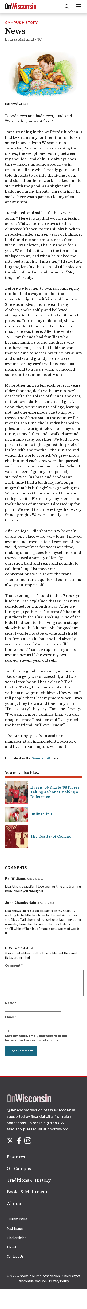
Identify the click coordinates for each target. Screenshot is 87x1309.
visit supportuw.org (51, 1129)
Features (16, 1157)
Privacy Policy (59, 1281)
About (11, 1247)
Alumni (15, 1203)
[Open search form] (67, 6)
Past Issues (15, 1228)
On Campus (19, 1169)
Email (10, 1017)
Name (10, 1003)
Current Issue (17, 1219)
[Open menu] (79, 6)
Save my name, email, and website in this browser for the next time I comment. (36, 1038)
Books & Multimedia (28, 1192)
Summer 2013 (42, 758)
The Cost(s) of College (50, 836)
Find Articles (16, 1238)
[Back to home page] (29, 1101)
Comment (14, 965)
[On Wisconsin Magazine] (20, 9)
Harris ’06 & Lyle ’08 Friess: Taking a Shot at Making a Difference (55, 792)
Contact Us (15, 1256)
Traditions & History (29, 1180)
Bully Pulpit (41, 814)
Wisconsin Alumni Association (38, 1276)
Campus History (21, 23)
